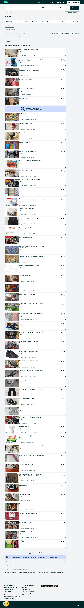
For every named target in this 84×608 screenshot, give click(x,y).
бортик (47, 557)
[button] (52, 2)
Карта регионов (26, 589)
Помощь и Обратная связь (10, 587)
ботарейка (25, 557)
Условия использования (10, 594)
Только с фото (10, 12)
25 (39, 552)
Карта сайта (25, 587)
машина (50, 557)
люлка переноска (55, 557)
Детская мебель (49, 36)
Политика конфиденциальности (12, 596)
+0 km (64, 7)
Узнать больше (48, 602)
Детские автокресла (38, 36)
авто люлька (37, 557)
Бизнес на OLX (7, 591)
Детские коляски (28, 36)
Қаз (42, 2)
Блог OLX (6, 593)
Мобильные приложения (10, 585)
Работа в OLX (25, 594)
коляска (21, 557)
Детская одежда (9, 36)
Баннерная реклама (9, 598)
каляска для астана (31, 557)
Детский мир (10, 33)
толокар (40, 557)
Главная (6, 33)
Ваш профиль (60, 2)
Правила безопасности (28, 585)
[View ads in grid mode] (78, 33)
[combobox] (23, 8)
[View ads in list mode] (76, 33)
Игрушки (57, 36)
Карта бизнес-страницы (28, 591)
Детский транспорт (66, 36)
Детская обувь (19, 36)
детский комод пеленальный (15, 557)
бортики (44, 557)
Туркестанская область (17, 33)
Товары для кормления (10, 39)
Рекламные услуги (8, 589)
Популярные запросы (27, 593)
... (37, 552)
